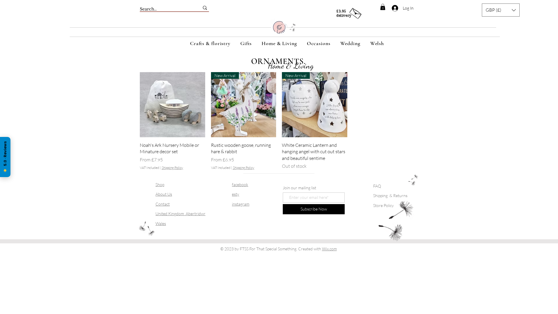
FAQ (377, 185)
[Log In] (392, 8)
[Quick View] (172, 105)
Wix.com (329, 248)
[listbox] (501, 10)
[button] (382, 7)
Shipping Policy (172, 167)
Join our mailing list (299, 188)
